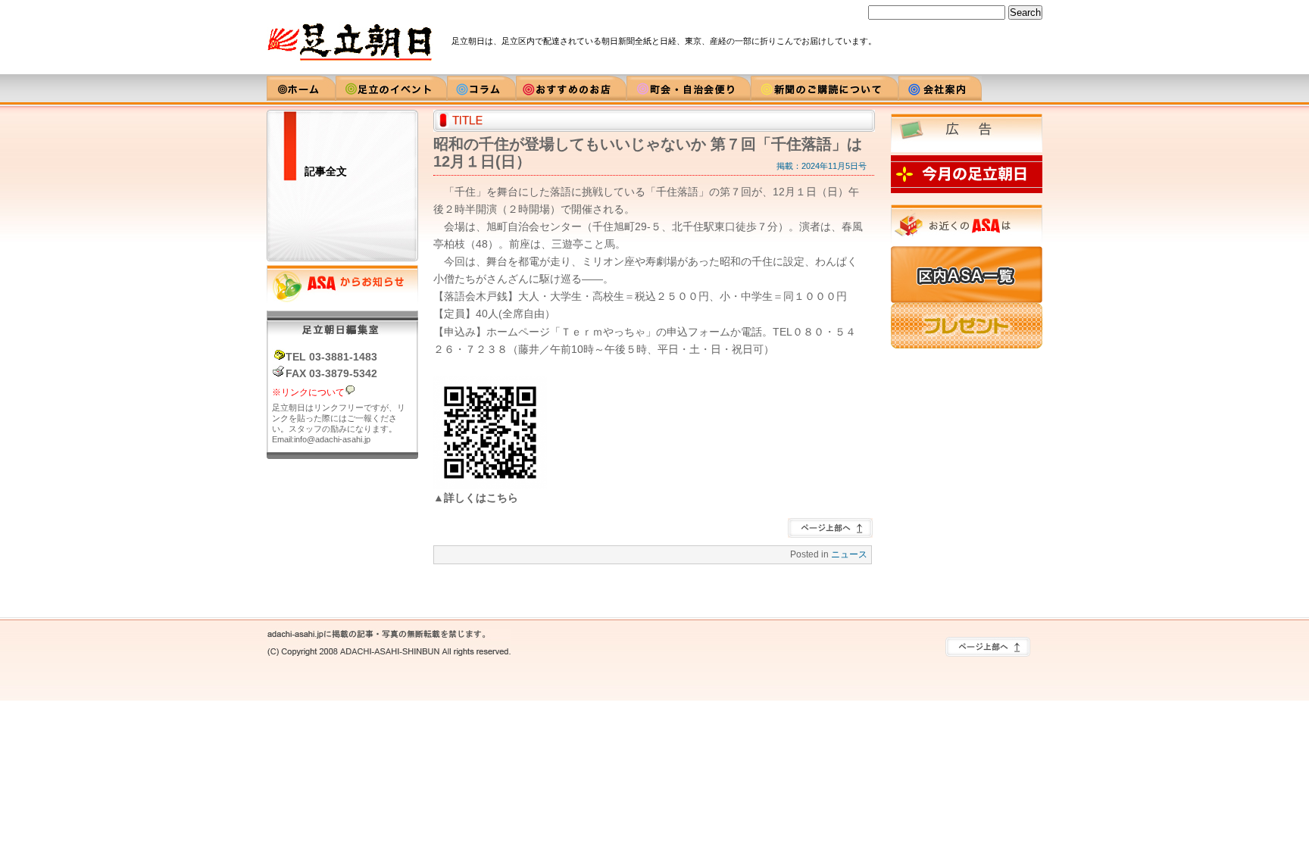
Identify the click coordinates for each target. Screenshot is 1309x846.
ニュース (849, 554)
